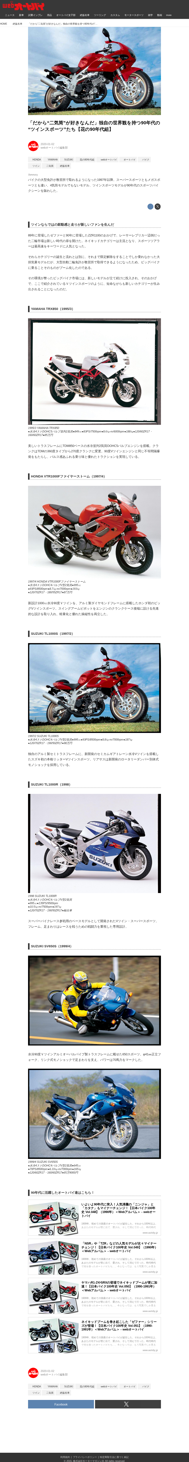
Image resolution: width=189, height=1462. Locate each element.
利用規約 (65, 1457)
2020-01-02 (47, 144)
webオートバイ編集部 (54, 147)
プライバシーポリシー (85, 1457)
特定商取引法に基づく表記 (114, 1457)
